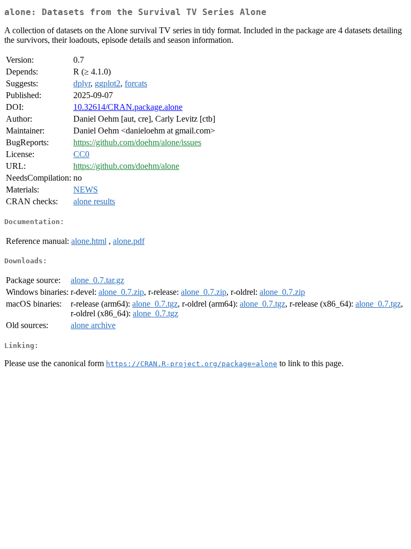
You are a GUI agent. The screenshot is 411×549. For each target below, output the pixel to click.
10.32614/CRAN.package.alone (127, 107)
